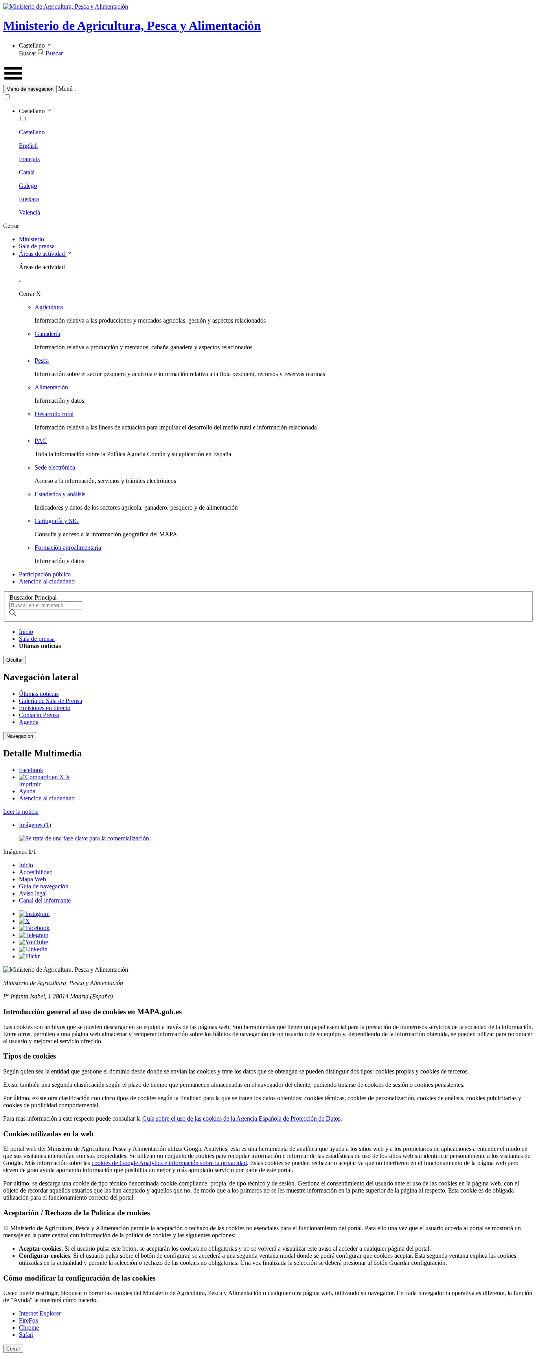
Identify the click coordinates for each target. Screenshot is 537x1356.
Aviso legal (33, 893)
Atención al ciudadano (47, 581)
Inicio (26, 631)
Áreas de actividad (42, 253)
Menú (65, 88)
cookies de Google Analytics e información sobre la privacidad (169, 1163)
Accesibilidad (36, 872)
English (28, 145)
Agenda (29, 722)
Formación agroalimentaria (68, 547)
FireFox (29, 1320)
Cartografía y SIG (57, 520)
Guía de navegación (43, 886)
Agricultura (49, 307)
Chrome (29, 1327)
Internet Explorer (40, 1313)
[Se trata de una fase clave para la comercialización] (84, 838)
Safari (26, 1334)
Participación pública (45, 574)
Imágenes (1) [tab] (35, 825)
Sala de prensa (37, 246)
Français (29, 159)
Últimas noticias (39, 693)
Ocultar (14, 660)
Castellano (32, 132)
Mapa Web (32, 879)
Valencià (29, 212)
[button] (268, 89)
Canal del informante (45, 900)
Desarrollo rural (54, 414)
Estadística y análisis (60, 494)
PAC (41, 440)
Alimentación (51, 387)
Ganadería (47, 333)
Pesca (42, 360)
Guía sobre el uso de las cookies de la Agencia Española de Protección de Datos (241, 1118)
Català (27, 172)
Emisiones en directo (44, 708)
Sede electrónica (55, 467)
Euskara (29, 199)
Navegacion (19, 736)
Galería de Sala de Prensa (50, 700)
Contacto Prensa (39, 715)
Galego (28, 185)
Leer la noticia (21, 811)
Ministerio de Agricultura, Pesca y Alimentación (132, 25)
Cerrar (13, 1349)
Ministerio (31, 239)
